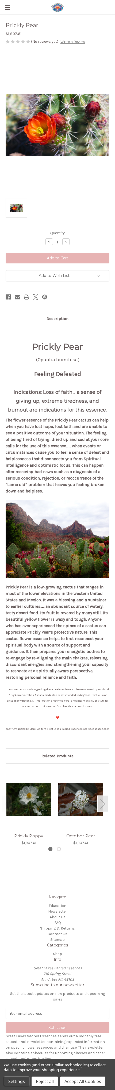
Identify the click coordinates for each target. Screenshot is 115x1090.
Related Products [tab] (57, 755)
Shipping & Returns (57, 928)
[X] (35, 297)
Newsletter (57, 911)
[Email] (17, 297)
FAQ (57, 922)
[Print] (26, 297)
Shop (57, 954)
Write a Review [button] (72, 42)
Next (102, 804)
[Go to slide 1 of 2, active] (50, 849)
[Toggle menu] (7, 7)
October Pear (80, 835)
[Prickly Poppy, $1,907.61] (28, 799)
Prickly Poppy (28, 835)
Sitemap (57, 939)
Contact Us (57, 934)
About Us (58, 917)
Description (57, 318)
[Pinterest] (44, 297)
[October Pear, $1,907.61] (80, 799)
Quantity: (58, 233)
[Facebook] (8, 297)
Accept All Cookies (82, 1081)
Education (57, 905)
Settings (16, 1081)
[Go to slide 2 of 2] (59, 849)
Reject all (45, 1081)
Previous (7, 804)
